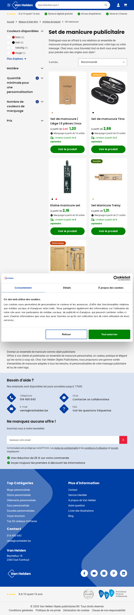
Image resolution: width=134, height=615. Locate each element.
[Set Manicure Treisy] (108, 177)
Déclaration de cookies (76, 610)
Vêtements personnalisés (21, 500)
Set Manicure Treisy (106, 205)
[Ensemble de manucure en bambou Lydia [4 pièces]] (67, 259)
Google (114, 448)
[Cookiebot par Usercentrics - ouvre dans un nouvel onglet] (116, 278)
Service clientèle (77, 495)
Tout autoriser (109, 334)
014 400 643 (14, 535)
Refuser (66, 334)
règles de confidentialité (66, 448)
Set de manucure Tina (108, 119)
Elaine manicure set (65, 205)
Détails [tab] (67, 287)
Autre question (76, 505)
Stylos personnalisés (19, 495)
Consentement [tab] (23, 287)
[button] (41, 31)
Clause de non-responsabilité (108, 610)
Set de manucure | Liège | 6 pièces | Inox (66, 121)
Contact (72, 489)
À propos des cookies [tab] (110, 287)
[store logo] (36, 574)
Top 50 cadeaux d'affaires (22, 521)
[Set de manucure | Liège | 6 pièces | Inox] (67, 90)
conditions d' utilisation (96, 448)
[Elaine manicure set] (67, 177)
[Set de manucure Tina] (108, 90)
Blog (71, 516)
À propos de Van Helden (82, 500)
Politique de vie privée (48, 610)
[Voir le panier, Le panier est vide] (125, 5)
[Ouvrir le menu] (9, 5)
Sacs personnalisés (18, 505)
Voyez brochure (16, 516)
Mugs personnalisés (18, 489)
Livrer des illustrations (81, 510)
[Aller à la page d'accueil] (22, 5)
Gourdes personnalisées (20, 510)
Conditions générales (21, 610)
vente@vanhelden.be (19, 540)
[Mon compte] (118, 5)
